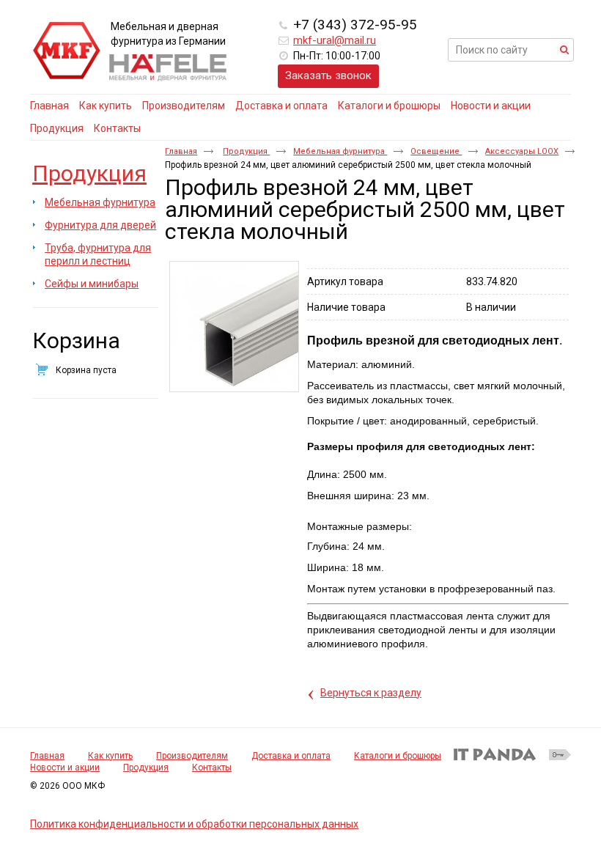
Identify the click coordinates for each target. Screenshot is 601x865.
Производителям (192, 756)
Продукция (89, 173)
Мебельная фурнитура (340, 151)
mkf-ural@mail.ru (334, 40)
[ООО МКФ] (66, 51)
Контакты (212, 767)
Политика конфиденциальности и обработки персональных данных (194, 824)
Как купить (110, 756)
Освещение (436, 151)
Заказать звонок (328, 75)
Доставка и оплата (291, 756)
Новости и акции (65, 767)
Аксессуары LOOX (521, 151)
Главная (181, 151)
